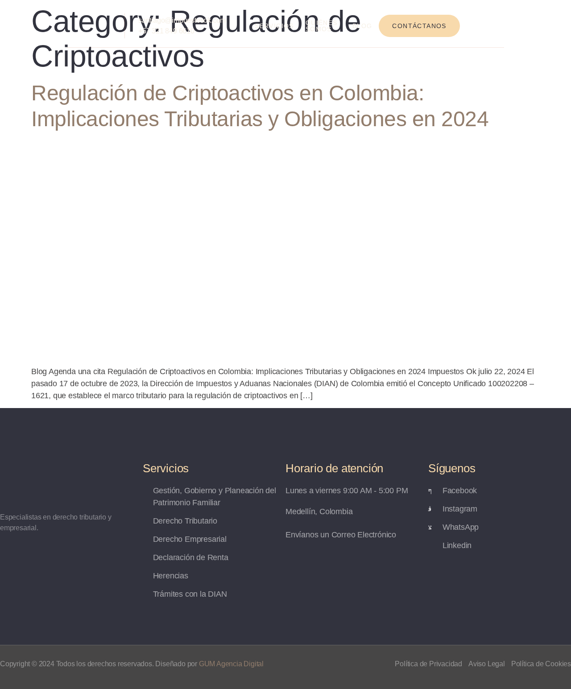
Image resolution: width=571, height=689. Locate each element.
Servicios (274, 25)
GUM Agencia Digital (231, 664)
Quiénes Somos (322, 26)
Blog (362, 25)
